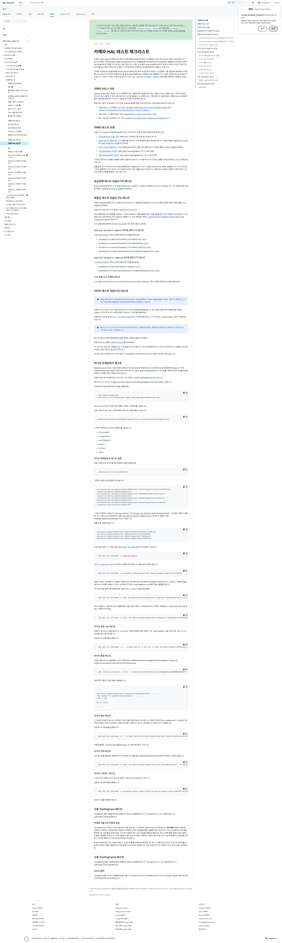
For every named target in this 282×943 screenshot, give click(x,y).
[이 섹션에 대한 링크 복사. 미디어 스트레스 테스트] (117, 773)
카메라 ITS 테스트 (117, 342)
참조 (93, 14)
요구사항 (35, 912)
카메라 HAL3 (157, 299)
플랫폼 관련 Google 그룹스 (124, 922)
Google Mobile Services (207, 922)
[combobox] (238, 3)
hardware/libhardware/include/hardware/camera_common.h (124, 110)
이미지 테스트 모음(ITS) (107, 147)
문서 (20, 3)
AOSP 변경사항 (179, 31)
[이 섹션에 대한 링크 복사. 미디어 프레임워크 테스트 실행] (123, 458)
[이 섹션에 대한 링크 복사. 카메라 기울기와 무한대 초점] (121, 823)
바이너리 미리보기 (38, 919)
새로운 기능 (6, 14)
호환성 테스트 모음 (180, 141)
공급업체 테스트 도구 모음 (111, 189)
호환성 (52, 14)
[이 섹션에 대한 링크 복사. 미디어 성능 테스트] (113, 716)
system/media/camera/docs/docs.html (140, 114)
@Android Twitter (122, 908)
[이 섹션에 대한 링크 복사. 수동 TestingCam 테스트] (124, 809)
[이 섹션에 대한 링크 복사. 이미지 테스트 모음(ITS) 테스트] (130, 291)
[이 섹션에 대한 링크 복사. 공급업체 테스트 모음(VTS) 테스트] (134, 181)
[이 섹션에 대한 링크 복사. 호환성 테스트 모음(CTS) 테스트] (132, 198)
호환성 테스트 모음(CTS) (107, 141)
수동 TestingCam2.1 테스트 (108, 155)
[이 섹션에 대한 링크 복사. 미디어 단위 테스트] (113, 751)
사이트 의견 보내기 (87, 938)
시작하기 (19, 14)
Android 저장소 (37, 908)
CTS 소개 (121, 224)
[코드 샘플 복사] (186, 392)
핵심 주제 (41, 14)
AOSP (96, 44)
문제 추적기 (202, 929)
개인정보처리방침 (73, 938)
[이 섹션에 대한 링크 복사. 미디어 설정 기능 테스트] (117, 626)
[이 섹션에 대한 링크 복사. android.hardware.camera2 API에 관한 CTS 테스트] (147, 257)
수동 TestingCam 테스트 (107, 151)
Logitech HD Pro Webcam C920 (161, 217)
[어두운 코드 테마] (184, 392)
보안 (30, 14)
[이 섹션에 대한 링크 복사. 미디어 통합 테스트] (113, 656)
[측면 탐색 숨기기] (26, 939)
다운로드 (35, 915)
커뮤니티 (46, 938)
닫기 (262, 29)
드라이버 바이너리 (38, 926)
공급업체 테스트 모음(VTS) (108, 137)
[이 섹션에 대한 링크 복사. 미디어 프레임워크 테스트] (124, 363)
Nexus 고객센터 (204, 915)
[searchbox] (15, 21)
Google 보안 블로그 (122, 919)
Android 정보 (36, 938)
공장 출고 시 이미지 (38, 922)
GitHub (34, 929)
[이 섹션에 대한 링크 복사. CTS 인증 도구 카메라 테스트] (122, 277)
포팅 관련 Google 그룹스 (124, 929)
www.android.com (205, 919)
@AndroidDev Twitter (123, 912)
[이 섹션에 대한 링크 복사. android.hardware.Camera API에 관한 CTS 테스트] (146, 230)
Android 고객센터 (205, 908)
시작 (273, 29)
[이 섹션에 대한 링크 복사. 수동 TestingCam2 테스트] (126, 857)
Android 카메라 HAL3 (102, 94)
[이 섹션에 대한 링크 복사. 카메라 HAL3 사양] (116, 89)
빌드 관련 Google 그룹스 (124, 926)
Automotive (80, 14)
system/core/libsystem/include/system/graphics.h (147, 118)
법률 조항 (54, 938)
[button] (13, 35)
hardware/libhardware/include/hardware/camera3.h (148, 108)
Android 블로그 (121, 915)
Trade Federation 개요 (109, 143)
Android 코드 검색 (37, 3)
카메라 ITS (169, 147)
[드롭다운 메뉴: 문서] (25, 2)
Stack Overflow (204, 926)
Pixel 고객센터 (203, 912)
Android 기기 (65, 14)
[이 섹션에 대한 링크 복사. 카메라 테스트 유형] (117, 127)
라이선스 (63, 938)
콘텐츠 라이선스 (121, 889)
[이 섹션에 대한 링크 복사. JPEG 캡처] (106, 871)
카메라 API (115, 302)
